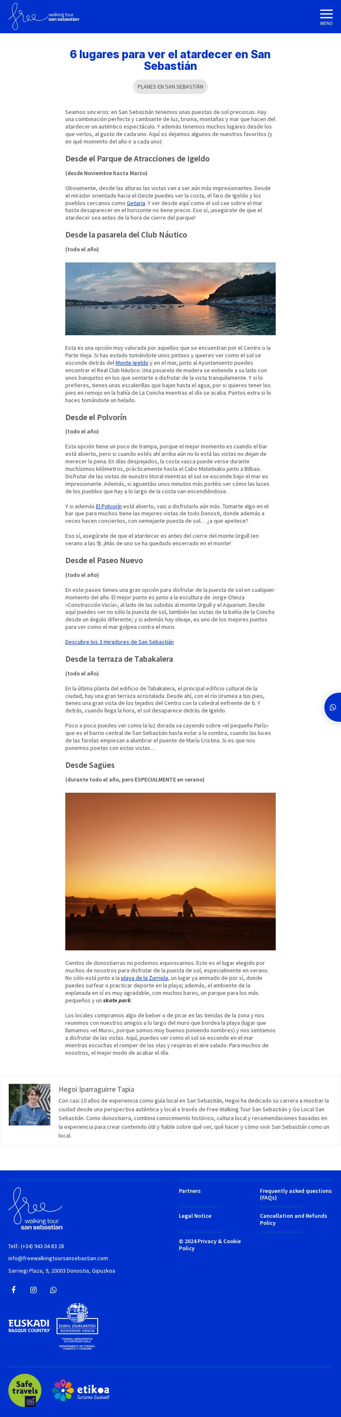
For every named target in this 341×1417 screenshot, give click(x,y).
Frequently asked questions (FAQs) (296, 1194)
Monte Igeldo (132, 362)
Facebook (13, 1290)
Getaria (136, 203)
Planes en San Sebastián (170, 86)
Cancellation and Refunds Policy (293, 1219)
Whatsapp (53, 1290)
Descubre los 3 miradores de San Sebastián (119, 641)
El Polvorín (109, 506)
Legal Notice (195, 1215)
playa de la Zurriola (144, 978)
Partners (190, 1190)
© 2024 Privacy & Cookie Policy (210, 1245)
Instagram (33, 1290)
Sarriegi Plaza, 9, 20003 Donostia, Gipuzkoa (61, 1270)
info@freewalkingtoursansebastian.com (58, 1258)
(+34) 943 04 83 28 (42, 1246)
